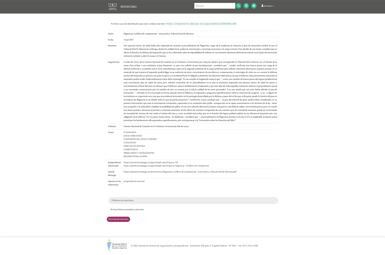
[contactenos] (254, 6)
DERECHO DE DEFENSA (134, 146)
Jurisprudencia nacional (134, 181)
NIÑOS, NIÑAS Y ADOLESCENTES (139, 153)
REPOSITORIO (129, 6)
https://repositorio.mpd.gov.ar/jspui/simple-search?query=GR (151, 162)
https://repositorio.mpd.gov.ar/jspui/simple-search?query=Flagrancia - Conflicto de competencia (166, 166)
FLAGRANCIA (130, 132)
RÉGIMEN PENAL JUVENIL (135, 156)
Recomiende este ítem (118, 219)
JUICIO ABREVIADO (133, 136)
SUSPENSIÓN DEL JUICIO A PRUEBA (140, 139)
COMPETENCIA (131, 149)
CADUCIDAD (130, 142)
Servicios (268, 6)
